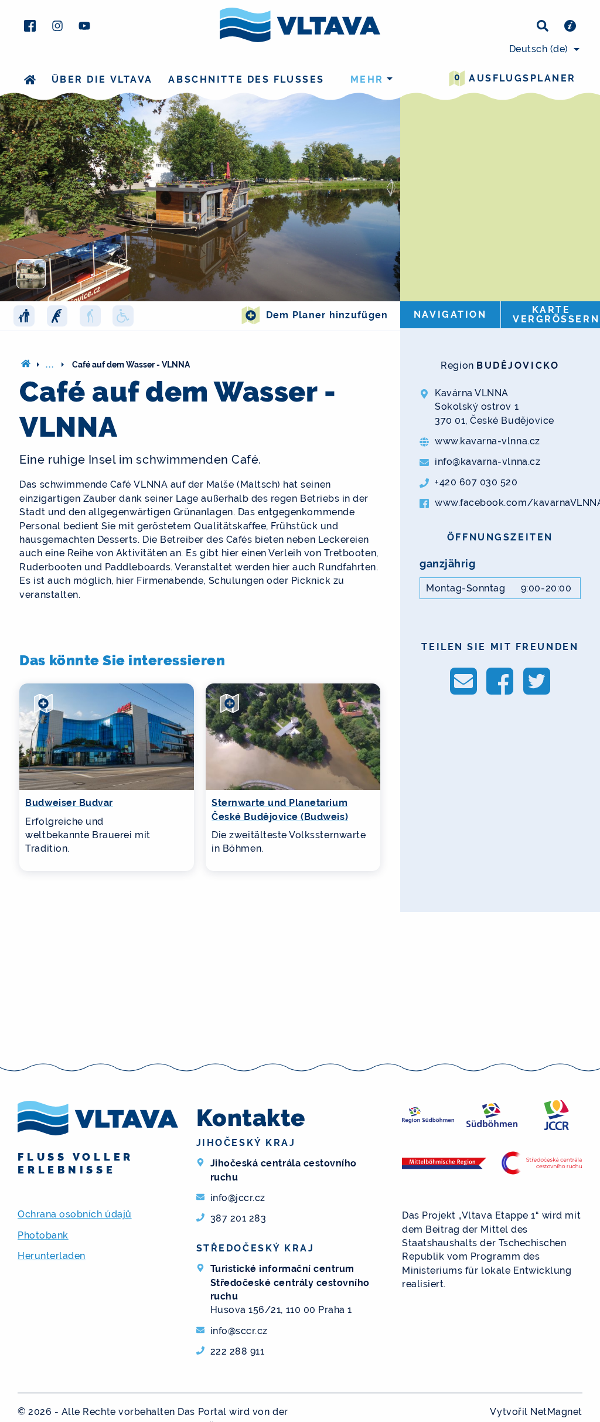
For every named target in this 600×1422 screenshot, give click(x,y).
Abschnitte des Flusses (246, 79)
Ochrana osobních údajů (75, 1214)
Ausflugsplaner (515, 78)
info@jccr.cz (237, 1197)
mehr (367, 79)
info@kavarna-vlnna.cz (487, 461)
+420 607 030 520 (476, 482)
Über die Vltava (102, 79)
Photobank (43, 1235)
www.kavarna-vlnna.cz (487, 441)
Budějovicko (517, 365)
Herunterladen (52, 1255)
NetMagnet (556, 1411)
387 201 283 (238, 1218)
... (50, 364)
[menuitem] (542, 49)
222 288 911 (237, 1351)
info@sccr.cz (239, 1330)
